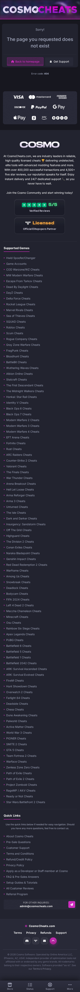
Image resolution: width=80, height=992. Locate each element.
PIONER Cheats (16, 738)
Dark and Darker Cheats (21, 518)
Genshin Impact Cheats (21, 559)
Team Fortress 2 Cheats (21, 755)
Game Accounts (16, 263)
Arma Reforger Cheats (20, 495)
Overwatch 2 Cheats (19, 692)
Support (61, 932)
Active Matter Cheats (19, 726)
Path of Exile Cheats (19, 773)
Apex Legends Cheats (20, 634)
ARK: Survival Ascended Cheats (26, 669)
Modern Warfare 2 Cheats (22, 420)
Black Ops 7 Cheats (18, 414)
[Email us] (71, 904)
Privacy (31, 932)
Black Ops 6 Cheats (18, 408)
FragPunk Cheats (17, 350)
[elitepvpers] (35, 940)
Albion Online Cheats (19, 373)
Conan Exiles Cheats (19, 547)
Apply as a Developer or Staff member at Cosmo (37, 871)
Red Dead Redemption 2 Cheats (26, 564)
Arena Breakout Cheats (21, 483)
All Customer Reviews (20, 888)
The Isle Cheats (16, 512)
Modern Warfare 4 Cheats (22, 431)
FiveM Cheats (15, 680)
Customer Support (18, 847)
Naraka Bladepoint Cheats (23, 553)
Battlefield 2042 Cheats (21, 663)
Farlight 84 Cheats (18, 697)
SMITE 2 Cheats (16, 744)
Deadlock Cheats (17, 587)
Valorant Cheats (16, 466)
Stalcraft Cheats (16, 379)
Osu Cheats (13, 622)
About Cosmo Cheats (19, 836)
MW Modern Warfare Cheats (24, 275)
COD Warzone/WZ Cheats (22, 269)
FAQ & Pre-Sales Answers (22, 876)
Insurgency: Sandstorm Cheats (25, 524)
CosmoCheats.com (40, 926)
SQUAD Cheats (16, 321)
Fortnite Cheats (15, 443)
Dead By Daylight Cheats (22, 286)
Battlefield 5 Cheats (18, 651)
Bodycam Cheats (17, 593)
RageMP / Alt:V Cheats (20, 790)
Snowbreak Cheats (18, 582)
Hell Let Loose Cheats (20, 489)
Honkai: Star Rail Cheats (21, 396)
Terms (18, 932)
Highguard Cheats (17, 535)
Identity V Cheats (17, 402)
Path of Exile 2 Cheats (20, 779)
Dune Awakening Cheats (21, 715)
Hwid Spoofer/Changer (20, 258)
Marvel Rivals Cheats (19, 310)
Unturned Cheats (17, 506)
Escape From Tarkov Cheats (24, 281)
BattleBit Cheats (16, 362)
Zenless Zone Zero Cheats (22, 767)
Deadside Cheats (17, 703)
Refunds (45, 932)
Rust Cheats (14, 449)
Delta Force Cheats (18, 298)
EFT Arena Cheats (17, 437)
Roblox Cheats (15, 327)
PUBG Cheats (14, 640)
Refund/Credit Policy (19, 859)
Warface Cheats (16, 761)
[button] (53, 940)
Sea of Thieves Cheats (20, 315)
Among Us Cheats (17, 576)
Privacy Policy (15, 865)
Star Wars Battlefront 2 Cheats (25, 802)
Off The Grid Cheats (18, 530)
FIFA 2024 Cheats (17, 599)
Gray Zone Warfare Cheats (23, 344)
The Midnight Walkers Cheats (25, 391)
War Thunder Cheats (19, 478)
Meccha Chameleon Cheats (23, 611)
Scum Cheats (14, 333)
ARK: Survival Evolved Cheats (25, 674)
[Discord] (26, 940)
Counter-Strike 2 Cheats (21, 460)
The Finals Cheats (17, 472)
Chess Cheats (15, 709)
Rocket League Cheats (20, 304)
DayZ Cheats (14, 292)
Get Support (61, 61)
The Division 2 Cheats (20, 541)
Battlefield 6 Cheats (18, 645)
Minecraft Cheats (17, 616)
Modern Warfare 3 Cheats (22, 425)
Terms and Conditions (20, 853)
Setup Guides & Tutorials (21, 882)
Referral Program (17, 894)
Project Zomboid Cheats (21, 784)
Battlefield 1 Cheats (18, 657)
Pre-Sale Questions (18, 842)
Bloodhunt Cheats (17, 356)
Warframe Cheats (17, 570)
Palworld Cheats (16, 721)
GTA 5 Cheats (15, 750)
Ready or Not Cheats (19, 796)
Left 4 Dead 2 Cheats (20, 605)
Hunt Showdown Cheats (21, 686)
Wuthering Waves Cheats (22, 368)
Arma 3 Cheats (15, 501)
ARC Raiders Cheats (19, 454)
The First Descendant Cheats (24, 385)
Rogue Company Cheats (21, 339)
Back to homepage (27, 61)
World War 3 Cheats (19, 732)
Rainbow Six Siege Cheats (22, 628)
